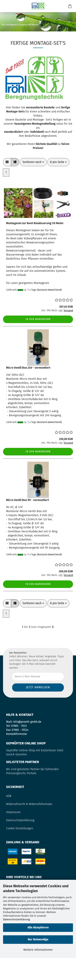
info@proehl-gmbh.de (27, 722)
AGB (8, 796)
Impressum (13, 812)
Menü (6, 6)
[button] (7, 162)
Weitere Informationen (38, 950)
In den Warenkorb (38, 319)
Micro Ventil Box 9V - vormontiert (27, 500)
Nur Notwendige (38, 939)
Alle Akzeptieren (38, 927)
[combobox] (33, 162)
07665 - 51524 (20, 730)
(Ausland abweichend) (49, 289)
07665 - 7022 (19, 726)
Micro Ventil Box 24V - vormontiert (28, 367)
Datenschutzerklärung (16, 919)
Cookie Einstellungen (19, 828)
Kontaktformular (16, 734)
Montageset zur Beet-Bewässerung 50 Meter (35, 223)
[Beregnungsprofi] (37, 6)
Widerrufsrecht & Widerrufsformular (29, 804)
